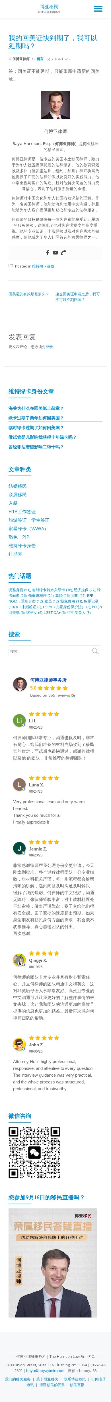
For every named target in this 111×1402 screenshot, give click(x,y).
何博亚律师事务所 (48, 680)
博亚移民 (49, 6)
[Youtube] (55, 253)
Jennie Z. (38, 849)
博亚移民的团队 (52, 1384)
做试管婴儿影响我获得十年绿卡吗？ (43, 437)
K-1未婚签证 (28, 606)
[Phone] (63, 253)
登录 (49, 346)
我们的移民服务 (18, 1379)
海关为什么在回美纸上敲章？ (36, 408)
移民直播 (77, 1384)
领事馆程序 (41, 595)
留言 (40, 58)
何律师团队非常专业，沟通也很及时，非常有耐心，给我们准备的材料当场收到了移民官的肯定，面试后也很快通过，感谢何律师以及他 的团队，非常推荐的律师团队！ (53, 747)
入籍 (13, 503)
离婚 (62, 595)
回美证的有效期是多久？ (29, 293)
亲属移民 (18, 494)
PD (97, 606)
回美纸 (16, 612)
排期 (78, 595)
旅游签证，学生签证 (29, 520)
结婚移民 (18, 486)
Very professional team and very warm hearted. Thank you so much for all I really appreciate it (49, 811)
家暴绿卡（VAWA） (29, 528)
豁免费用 (71, 601)
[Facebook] (47, 253)
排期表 (15, 554)
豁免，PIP (19, 537)
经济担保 (84, 589)
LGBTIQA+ (54, 612)
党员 (51, 601)
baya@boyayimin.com (45, 1370)
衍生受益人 (79, 612)
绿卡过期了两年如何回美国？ (36, 418)
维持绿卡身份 (43, 266)
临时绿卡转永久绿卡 (52, 589)
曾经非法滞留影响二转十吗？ (36, 446)
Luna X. (36, 784)
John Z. (36, 1044)
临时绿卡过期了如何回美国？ (36, 427)
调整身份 (19, 589)
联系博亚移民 (75, 1379)
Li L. (33, 720)
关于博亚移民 (47, 1379)
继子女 (34, 612)
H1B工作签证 (22, 511)
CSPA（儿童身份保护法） (66, 606)
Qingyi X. (38, 960)
